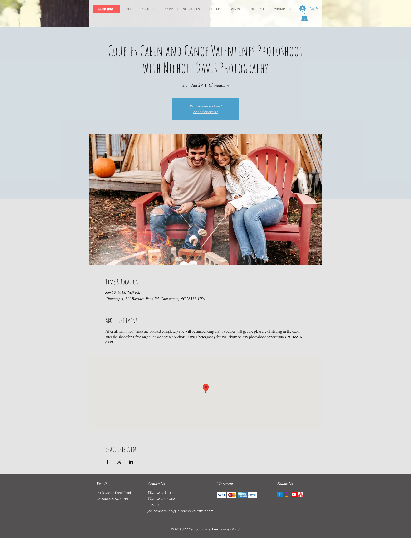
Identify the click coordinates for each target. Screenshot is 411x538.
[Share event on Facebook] (107, 462)
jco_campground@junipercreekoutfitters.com (180, 511)
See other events (205, 111)
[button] (304, 17)
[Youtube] (294, 494)
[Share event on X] (119, 462)
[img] (221, 495)
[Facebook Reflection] (280, 494)
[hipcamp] (300, 494)
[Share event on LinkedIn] (131, 462)
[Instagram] (287, 494)
